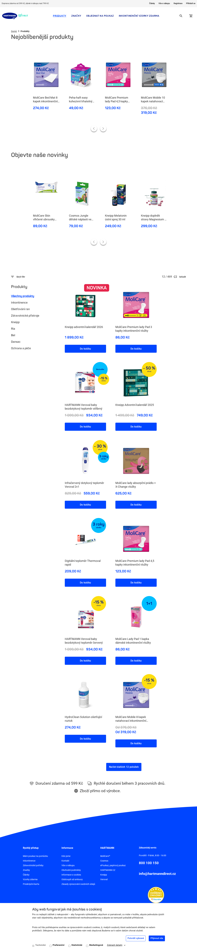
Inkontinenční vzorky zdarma (139, 15)
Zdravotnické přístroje (25, 315)
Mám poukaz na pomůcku (35, 856)
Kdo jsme (66, 856)
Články (152, 3)
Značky (76, 15)
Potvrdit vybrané (136, 938)
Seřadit (182, 277)
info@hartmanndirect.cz (157, 874)
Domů (14, 31)
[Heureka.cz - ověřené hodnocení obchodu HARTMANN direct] (156, 895)
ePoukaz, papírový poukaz (113, 865)
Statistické (76, 945)
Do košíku (85, 348)
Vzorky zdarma (30, 879)
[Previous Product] (94, 128)
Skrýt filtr (20, 277)
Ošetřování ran (20, 309)
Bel (13, 335)
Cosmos (104, 860)
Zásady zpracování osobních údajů (78, 884)
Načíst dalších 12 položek (124, 766)
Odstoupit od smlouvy (72, 879)
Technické (40, 945)
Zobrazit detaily (114, 945)
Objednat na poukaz (100, 15)
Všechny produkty (22, 296)
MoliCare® (105, 856)
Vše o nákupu (164, 3)
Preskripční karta (31, 884)
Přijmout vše (156, 938)
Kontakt (65, 860)
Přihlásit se (190, 3)
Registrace (178, 3)
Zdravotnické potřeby (33, 865)
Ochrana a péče (21, 348)
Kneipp (15, 322)
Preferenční (58, 945)
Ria (13, 328)
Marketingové (96, 945)
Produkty (59, 15)
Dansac (16, 342)
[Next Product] (103, 128)
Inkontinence (19, 302)
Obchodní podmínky (71, 870)
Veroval (104, 879)
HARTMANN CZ (107, 870)
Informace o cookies (71, 874)
